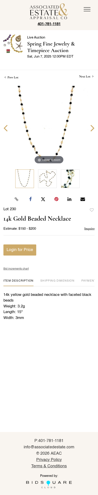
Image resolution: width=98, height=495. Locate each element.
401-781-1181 (49, 24)
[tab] (18, 282)
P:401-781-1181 (49, 441)
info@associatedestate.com (49, 447)
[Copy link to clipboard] (16, 199)
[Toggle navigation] (87, 9)
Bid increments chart (16, 269)
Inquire (89, 228)
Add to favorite (92, 210)
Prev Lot (12, 77)
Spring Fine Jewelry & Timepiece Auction (51, 47)
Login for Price (20, 250)
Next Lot (85, 76)
